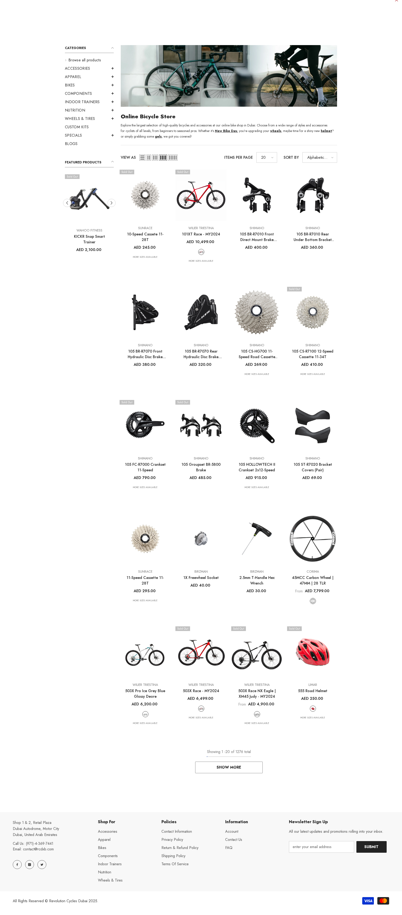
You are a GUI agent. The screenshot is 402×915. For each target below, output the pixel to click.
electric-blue (76, 254)
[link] (229, 76)
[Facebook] (17, 864)
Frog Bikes (89, 230)
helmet (326, 131)
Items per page (238, 157)
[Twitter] (41, 864)
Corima (313, 571)
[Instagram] (29, 864)
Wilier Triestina (201, 228)
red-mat (201, 709)
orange (93, 254)
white (313, 601)
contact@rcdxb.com (38, 849)
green (84, 254)
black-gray (257, 714)
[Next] (111, 208)
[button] (89, 77)
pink (101, 254)
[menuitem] (89, 60)
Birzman (201, 571)
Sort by (291, 157)
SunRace (145, 228)
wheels (275, 131)
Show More (229, 767)
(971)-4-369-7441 (39, 843)
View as (128, 157)
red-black (201, 252)
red (313, 709)
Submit (371, 846)
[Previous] (67, 208)
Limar (312, 684)
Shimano (257, 228)
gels (158, 136)
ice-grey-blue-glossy (145, 714)
